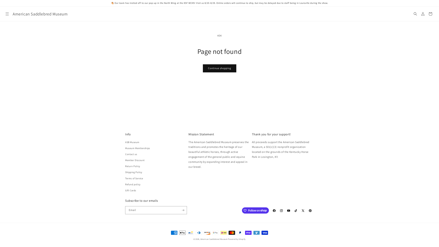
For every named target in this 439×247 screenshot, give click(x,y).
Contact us (131, 154)
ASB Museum (132, 142)
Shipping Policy (133, 172)
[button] (7, 14)
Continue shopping (219, 68)
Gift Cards (130, 190)
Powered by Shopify (237, 239)
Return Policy (132, 166)
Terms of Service (134, 178)
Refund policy (132, 184)
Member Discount (135, 160)
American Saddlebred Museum (214, 239)
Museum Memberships (137, 148)
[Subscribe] (183, 210)
